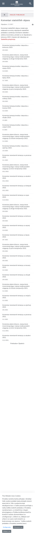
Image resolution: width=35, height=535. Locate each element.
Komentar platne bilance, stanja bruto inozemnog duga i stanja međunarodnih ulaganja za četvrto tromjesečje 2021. (16, 286)
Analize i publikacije (17, 15)
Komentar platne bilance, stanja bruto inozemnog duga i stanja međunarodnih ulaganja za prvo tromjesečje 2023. (16, 87)
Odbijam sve (6, 531)
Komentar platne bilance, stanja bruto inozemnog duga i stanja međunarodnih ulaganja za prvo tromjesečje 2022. (16, 246)
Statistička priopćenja (8, 39)
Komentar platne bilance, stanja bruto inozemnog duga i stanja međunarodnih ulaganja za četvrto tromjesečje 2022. (16, 136)
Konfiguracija (7, 527)
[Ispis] (33, 24)
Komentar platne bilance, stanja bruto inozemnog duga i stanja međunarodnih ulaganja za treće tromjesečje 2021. (16, 326)
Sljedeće (21, 343)
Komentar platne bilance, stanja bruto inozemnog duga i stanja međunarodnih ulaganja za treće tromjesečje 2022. (16, 167)
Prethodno (13, 343)
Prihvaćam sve (18, 527)
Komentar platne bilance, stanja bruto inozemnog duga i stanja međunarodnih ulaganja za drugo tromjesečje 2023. (16, 57)
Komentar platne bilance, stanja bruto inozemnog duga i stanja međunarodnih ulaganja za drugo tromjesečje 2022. (16, 206)
